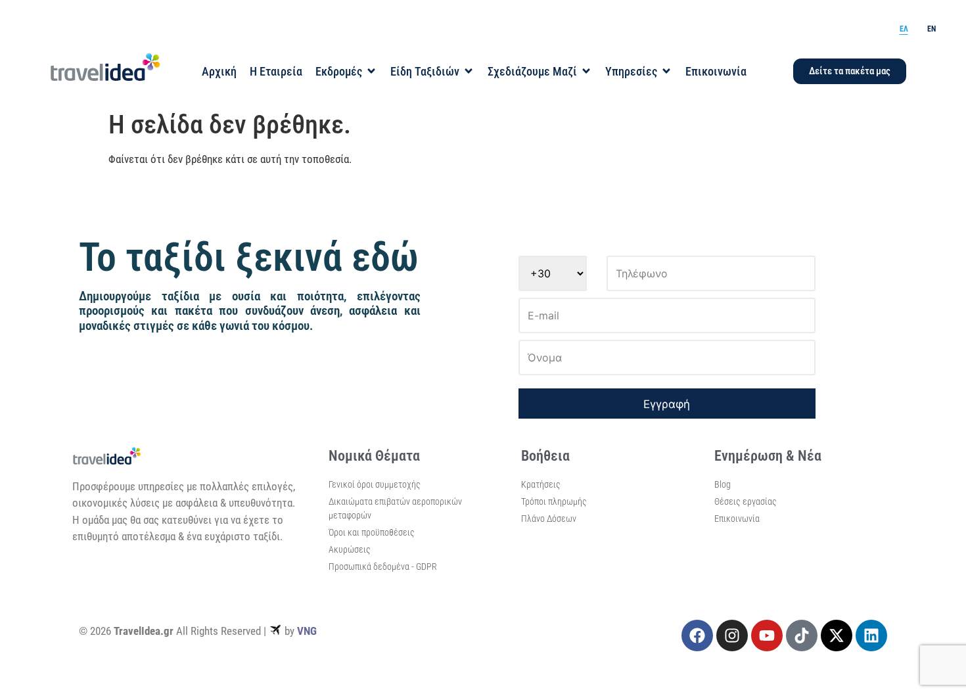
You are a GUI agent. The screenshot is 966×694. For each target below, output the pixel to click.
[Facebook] (697, 635)
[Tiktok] (801, 635)
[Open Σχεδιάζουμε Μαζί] (586, 71)
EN (931, 29)
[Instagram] (732, 635)
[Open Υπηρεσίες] (666, 71)
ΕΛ (904, 29)
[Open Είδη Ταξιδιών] (468, 71)
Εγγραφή (666, 404)
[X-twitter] (836, 635)
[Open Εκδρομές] (371, 71)
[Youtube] (767, 635)
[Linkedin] (871, 635)
